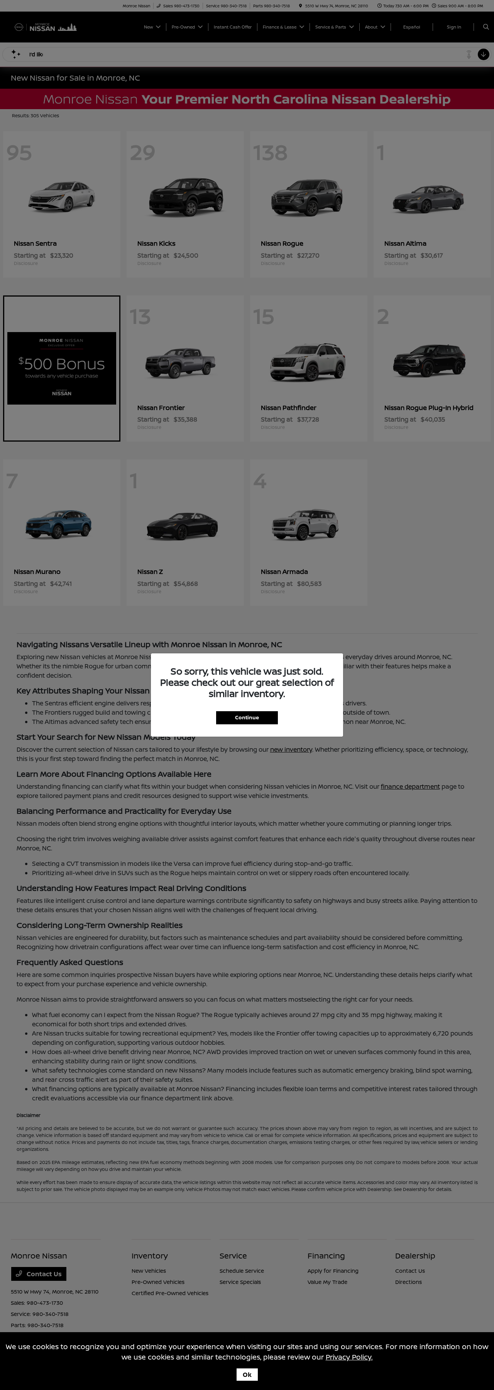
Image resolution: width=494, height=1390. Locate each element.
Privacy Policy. (349, 1356)
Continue (247, 717)
